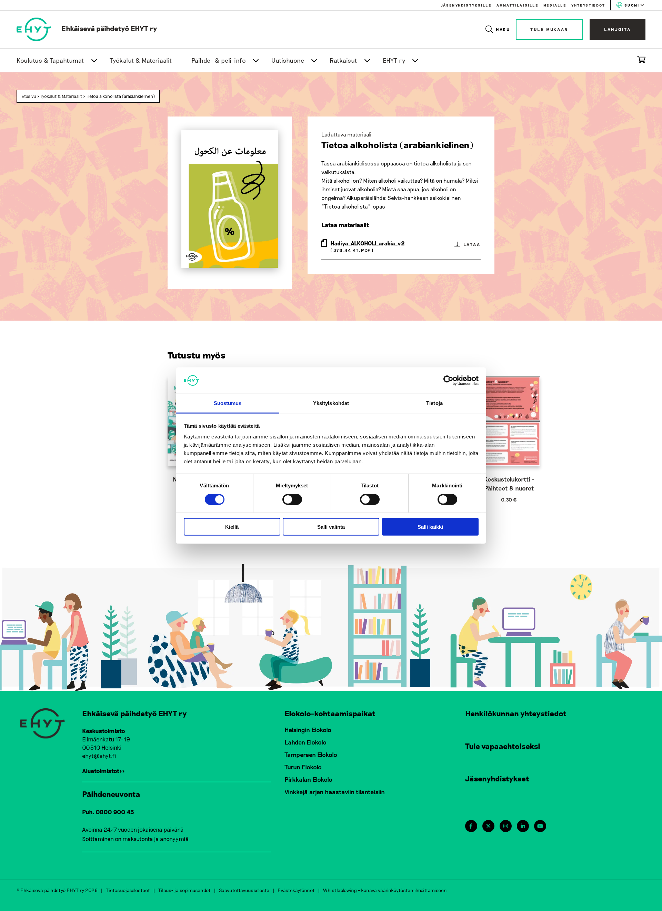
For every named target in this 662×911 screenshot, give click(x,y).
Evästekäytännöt (296, 890)
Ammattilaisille (517, 5)
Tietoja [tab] (434, 403)
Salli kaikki (430, 527)
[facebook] (470, 826)
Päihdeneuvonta (111, 793)
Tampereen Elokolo (310, 754)
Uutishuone (287, 60)
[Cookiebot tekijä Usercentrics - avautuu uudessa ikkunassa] (448, 380)
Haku (503, 29)
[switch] (292, 499)
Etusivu (28, 96)
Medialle (554, 5)
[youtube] (540, 826)
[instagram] (505, 826)
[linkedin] (523, 826)
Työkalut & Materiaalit (141, 60)
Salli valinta (331, 527)
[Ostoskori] (641, 61)
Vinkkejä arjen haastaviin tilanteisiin (334, 792)
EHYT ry (394, 60)
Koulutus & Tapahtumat (50, 60)
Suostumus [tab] (228, 403)
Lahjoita (617, 29)
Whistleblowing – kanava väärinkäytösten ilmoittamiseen (385, 890)
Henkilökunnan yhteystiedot (515, 713)
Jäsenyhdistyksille (466, 5)
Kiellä (232, 527)
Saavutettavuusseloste (244, 890)
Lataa (472, 244)
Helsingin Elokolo (307, 729)
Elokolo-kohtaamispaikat (329, 713)
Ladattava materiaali (346, 134)
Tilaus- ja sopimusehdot (184, 890)
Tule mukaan (549, 29)
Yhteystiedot (588, 5)
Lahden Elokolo (305, 742)
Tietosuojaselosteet (128, 890)
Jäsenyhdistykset (497, 778)
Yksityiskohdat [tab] (331, 403)
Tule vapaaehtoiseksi (502, 745)
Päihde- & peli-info (218, 60)
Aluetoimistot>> (103, 770)
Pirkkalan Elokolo (308, 779)
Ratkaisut (343, 60)
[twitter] (488, 826)
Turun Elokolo (303, 767)
